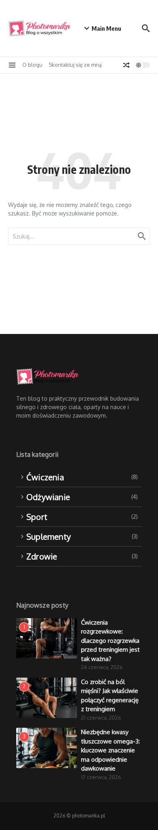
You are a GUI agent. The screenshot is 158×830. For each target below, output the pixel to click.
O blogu (32, 64)
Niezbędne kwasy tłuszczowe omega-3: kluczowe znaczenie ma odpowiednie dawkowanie (110, 750)
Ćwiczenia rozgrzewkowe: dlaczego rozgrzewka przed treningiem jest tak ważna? (110, 641)
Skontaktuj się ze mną (75, 64)
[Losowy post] (126, 65)
